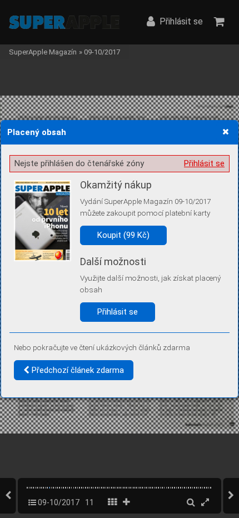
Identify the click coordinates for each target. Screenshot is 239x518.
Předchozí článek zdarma (76, 370)
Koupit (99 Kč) (123, 235)
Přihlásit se (204, 163)
